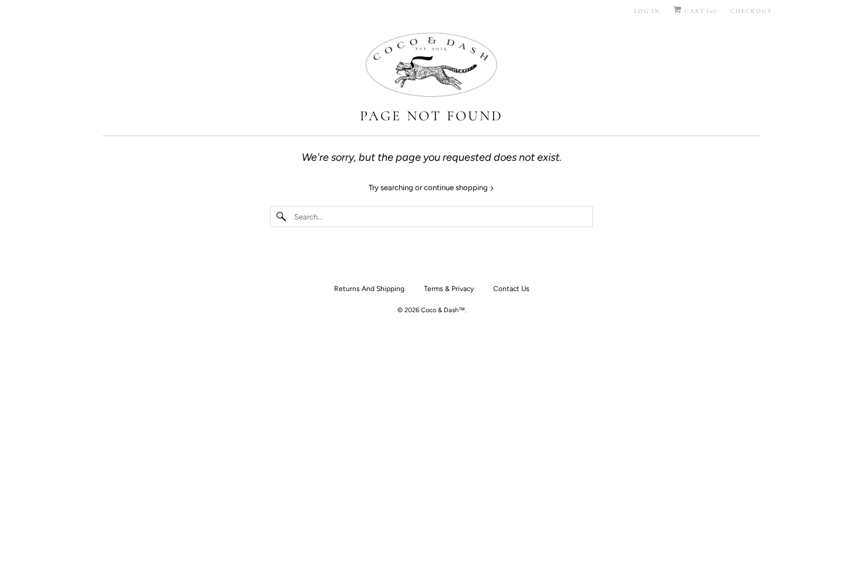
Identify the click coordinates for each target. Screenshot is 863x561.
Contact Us (511, 289)
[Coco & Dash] (431, 66)
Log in (647, 11)
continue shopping (457, 187)
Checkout (751, 11)
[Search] (282, 216)
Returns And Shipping (369, 289)
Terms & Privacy (449, 289)
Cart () (699, 11)
